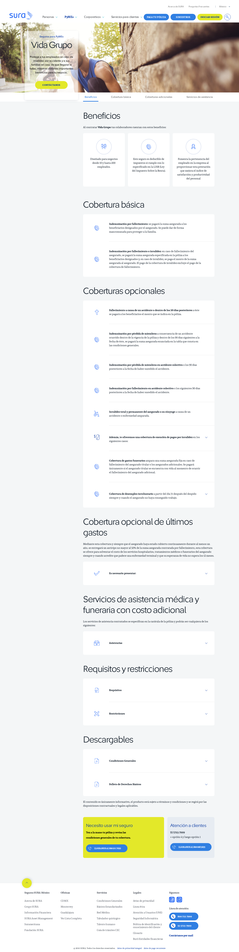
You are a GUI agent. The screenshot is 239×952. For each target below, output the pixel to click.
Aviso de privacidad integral (129, 948)
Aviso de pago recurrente (155, 948)
